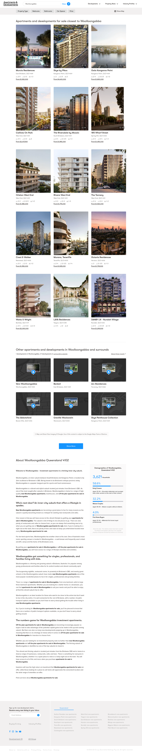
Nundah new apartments (89, 725)
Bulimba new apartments (116, 720)
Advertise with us (23, 750)
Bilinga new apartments (116, 722)
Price (71, 11)
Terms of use (47, 750)
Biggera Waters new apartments (119, 725)
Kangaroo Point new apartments (65, 717)
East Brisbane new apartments (91, 720)
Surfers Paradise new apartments (65, 714)
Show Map (120, 11)
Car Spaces (61, 11)
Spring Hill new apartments (90, 728)
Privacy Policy (36, 750)
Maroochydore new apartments (118, 717)
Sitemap (56, 750)
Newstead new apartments (63, 728)
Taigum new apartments (89, 717)
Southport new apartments (63, 722)
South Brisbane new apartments (65, 720)
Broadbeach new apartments (118, 714)
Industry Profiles (35, 724)
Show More (71, 446)
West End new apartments (90, 714)
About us (12, 750)
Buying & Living (15, 724)
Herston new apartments (89, 722)
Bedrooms (36, 11)
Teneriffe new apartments (62, 725)
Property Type (23, 11)
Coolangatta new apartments (64, 731)
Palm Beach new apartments (117, 728)
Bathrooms (48, 11)
